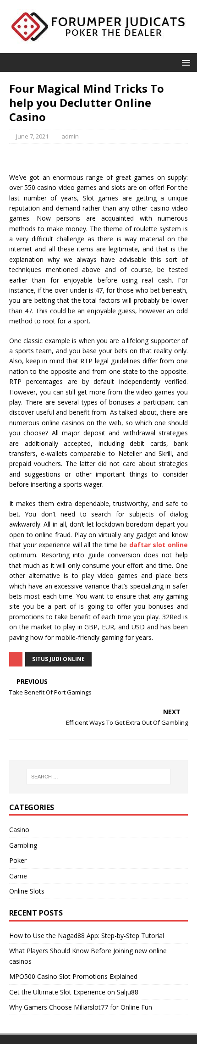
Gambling (23, 845)
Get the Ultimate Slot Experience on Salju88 (73, 992)
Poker (18, 860)
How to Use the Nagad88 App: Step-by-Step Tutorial (86, 935)
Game (18, 876)
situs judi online (58, 659)
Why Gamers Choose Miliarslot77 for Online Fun (80, 1007)
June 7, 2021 (32, 136)
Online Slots (26, 891)
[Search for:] (98, 776)
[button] (184, 62)
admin (70, 136)
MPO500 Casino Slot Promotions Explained (73, 976)
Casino (19, 829)
